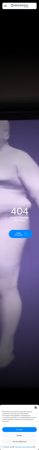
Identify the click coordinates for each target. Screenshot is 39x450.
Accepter (19, 429)
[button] (36, 407)
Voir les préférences (19, 441)
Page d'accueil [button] (18, 234)
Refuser (19, 435)
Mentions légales (8, 447)
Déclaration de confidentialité (25, 447)
